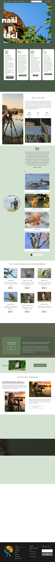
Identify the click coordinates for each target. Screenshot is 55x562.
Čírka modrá (37, 190)
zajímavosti (48, 73)
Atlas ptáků (15, 1)
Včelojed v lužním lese (30, 140)
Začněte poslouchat (40, 365)
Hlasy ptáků (17, 556)
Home (5, 1)
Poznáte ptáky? (21, 1)
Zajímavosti (17, 554)
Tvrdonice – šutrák (29, 132)
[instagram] (49, 1)
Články (16, 552)
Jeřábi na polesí (28, 124)
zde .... (11, 348)
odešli (47, 554)
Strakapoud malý (37, 249)
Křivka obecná (37, 229)
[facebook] (46, 1)
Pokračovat (8, 478)
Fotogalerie (17, 550)
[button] (5, 22)
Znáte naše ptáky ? (18, 558)
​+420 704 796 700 (32, 553)
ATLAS (9, 77)
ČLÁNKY (35, 75)
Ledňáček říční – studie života (37, 209)
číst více (10, 287)
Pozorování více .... (36, 407)
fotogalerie (22, 75)
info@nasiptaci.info (33, 551)
